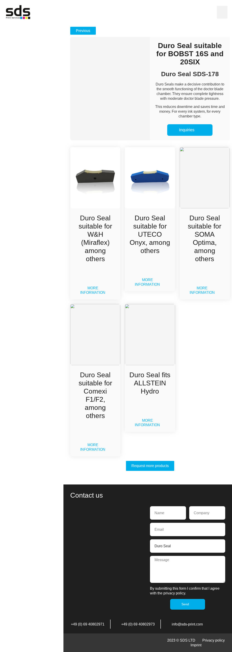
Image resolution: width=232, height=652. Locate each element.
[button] (222, 12)
